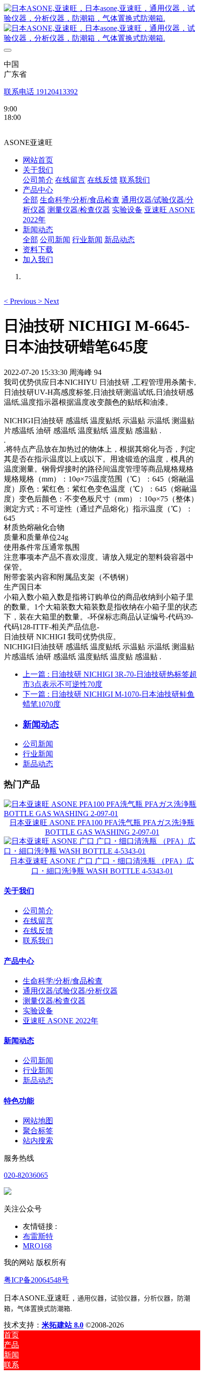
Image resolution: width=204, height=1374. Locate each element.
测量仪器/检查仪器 (54, 1001)
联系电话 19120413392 (41, 92)
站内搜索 (38, 1141)
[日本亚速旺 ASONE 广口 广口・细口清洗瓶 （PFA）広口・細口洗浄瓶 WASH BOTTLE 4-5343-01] (102, 851)
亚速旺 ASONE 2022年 (60, 1021)
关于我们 (19, 891)
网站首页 (38, 160)
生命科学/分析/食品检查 (62, 981)
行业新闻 (38, 754)
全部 (30, 200)
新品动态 (38, 764)
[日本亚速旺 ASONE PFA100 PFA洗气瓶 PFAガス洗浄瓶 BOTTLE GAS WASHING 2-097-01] (102, 814)
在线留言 (38, 921)
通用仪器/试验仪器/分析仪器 (70, 991)
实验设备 (38, 1011)
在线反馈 (38, 931)
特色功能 (19, 1101)
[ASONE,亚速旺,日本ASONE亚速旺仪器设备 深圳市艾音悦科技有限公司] (102, 24)
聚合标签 (38, 1131)
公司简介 (38, 911)
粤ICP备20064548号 (36, 1280)
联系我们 (38, 941)
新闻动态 (19, 1041)
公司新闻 (38, 744)
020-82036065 (26, 1175)
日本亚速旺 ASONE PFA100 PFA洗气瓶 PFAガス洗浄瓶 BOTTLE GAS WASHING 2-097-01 (102, 827)
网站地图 (38, 1121)
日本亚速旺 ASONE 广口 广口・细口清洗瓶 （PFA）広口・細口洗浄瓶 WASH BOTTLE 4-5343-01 (102, 866)
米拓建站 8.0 (62, 1325)
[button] (21, 301)
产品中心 (19, 961)
